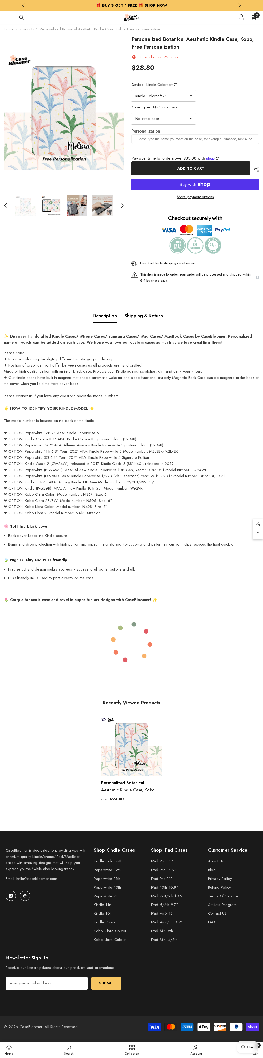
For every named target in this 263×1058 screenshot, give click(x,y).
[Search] (21, 17)
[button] (5, 205)
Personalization (146, 131)
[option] (132, 5)
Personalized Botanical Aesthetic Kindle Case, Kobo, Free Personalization (128, 787)
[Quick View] (103, 719)
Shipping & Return (144, 315)
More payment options (195, 197)
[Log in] (241, 17)
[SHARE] (254, 169)
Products (27, 29)
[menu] (7, 17)
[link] (69, 1050)
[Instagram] (11, 896)
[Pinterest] (25, 896)
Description (105, 315)
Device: (155, 84)
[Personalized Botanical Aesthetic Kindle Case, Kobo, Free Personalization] (131, 745)
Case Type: (155, 107)
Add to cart (190, 168)
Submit (106, 983)
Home (9, 29)
